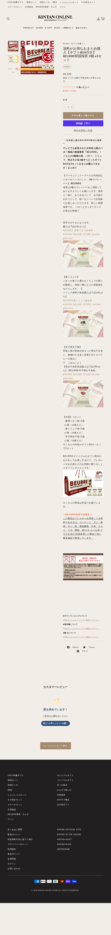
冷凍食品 (29, 7)
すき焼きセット (88, 2)
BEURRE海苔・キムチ (46, 7)
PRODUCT (28, 28)
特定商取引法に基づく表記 (20, 839)
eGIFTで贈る (63, 800)
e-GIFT (48, 28)
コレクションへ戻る (57, 746)
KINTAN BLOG (64, 844)
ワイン (63, 7)
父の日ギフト (63, 805)
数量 (65, 100)
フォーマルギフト (65, 780)
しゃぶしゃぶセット (69, 2)
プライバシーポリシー (18, 844)
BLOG (57, 28)
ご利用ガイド (68, 28)
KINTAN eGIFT (64, 839)
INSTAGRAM (63, 849)
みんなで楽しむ (64, 790)
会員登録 (12, 859)
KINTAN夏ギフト (16, 2)
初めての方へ (82, 28)
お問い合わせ (14, 869)
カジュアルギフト (65, 775)
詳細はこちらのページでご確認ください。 (81, 620)
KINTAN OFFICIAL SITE (69, 830)
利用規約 (12, 849)
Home (66, 44)
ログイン (12, 864)
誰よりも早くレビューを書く (55, 723)
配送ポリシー (14, 834)
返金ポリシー (14, 854)
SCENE (39, 28)
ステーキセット (15, 7)
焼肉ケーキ (45, 2)
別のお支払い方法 (83, 130)
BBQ (55, 2)
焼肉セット (32, 2)
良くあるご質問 (15, 830)
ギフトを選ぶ (77, 44)
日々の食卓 (62, 785)
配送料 (71, 78)
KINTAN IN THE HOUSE (69, 834)
